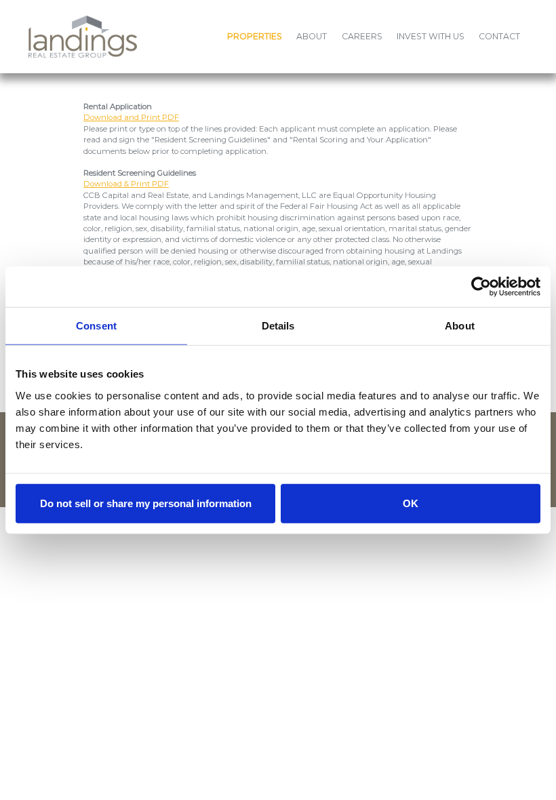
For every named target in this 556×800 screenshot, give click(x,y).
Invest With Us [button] (430, 36)
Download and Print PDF (131, 117)
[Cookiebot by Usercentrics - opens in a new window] (481, 287)
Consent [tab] (96, 326)
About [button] (311, 36)
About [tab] (460, 326)
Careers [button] (362, 36)
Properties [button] (254, 36)
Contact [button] (499, 36)
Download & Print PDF (126, 183)
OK (410, 502)
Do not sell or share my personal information (146, 502)
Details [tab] (278, 326)
